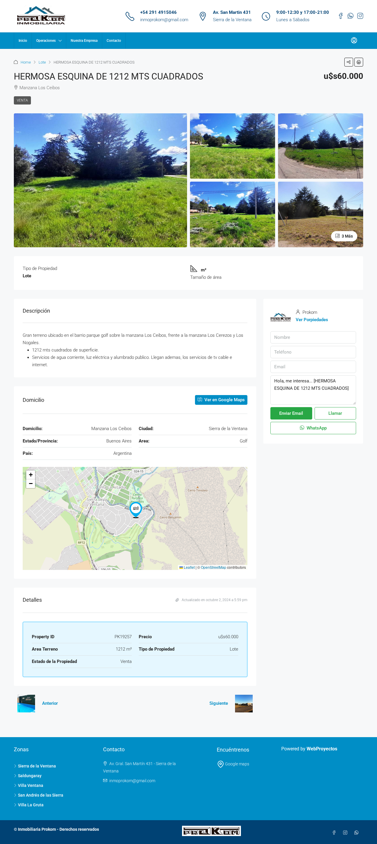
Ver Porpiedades (312, 319)
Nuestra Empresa (84, 41)
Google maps (236, 764)
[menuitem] (354, 40)
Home (26, 62)
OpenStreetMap (213, 567)
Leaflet (189, 567)
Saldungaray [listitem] (30, 775)
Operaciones (46, 41)
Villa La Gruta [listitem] (31, 804)
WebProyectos (322, 749)
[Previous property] (26, 703)
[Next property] (244, 703)
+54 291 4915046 (158, 12)
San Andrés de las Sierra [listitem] (40, 795)
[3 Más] (320, 214)
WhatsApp (316, 428)
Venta (22, 100)
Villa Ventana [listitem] (30, 785)
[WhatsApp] (357, 832)
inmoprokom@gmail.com (164, 19)
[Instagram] (346, 832)
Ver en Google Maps (224, 399)
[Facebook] (335, 832)
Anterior (50, 703)
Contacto (114, 41)
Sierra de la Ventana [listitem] (37, 766)
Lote (42, 62)
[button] (348, 62)
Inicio (23, 41)
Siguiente (218, 703)
